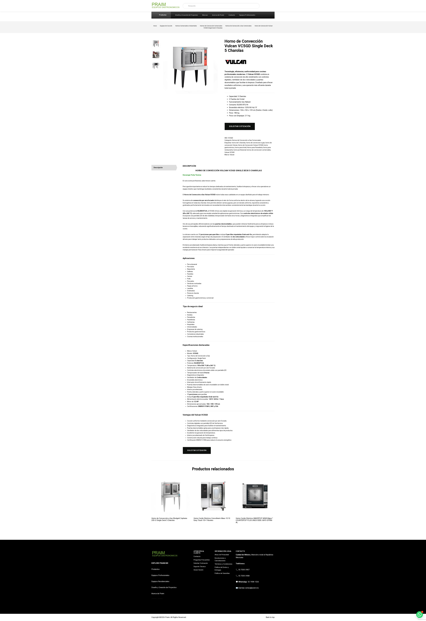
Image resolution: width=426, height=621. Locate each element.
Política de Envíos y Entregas (222, 568)
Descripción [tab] (158, 167)
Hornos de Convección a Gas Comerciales (238, 26)
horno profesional (240, 150)
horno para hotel (241, 147)
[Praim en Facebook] (160, 601)
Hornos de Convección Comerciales (211, 26)
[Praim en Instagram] (154, 601)
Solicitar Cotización (201, 563)
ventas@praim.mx (252, 588)
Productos (162, 15)
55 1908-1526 (253, 582)
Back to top (270, 617)
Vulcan (232, 155)
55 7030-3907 (243, 570)
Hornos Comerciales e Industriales (186, 26)
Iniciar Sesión (198, 570)
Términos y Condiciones (223, 564)
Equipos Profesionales (247, 15)
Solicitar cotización (239, 126)
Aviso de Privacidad (222, 555)
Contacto (232, 15)
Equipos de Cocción (166, 26)
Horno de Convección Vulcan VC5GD (250, 145)
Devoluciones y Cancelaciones (220, 559)
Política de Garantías (222, 573)
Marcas (205, 15)
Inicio (155, 26)
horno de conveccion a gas (255, 143)
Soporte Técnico (200, 567)
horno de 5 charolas (239, 143)
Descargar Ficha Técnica (192, 175)
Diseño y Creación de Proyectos (186, 15)
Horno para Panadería (254, 147)
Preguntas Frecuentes (202, 560)
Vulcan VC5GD (230, 152)
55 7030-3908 (243, 576)
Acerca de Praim (218, 15)
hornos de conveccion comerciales (259, 150)
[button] (419, 614)
